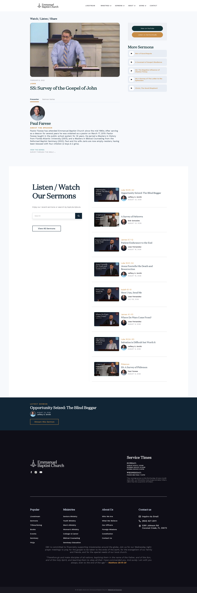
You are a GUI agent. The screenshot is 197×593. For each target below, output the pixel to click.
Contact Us (107, 538)
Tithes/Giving (36, 525)
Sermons (34, 521)
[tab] (34, 99)
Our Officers (107, 525)
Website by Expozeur (115, 590)
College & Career (70, 534)
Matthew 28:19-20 (117, 563)
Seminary (34, 538)
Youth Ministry (69, 521)
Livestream (35, 516)
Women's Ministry (71, 529)
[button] (105, 5)
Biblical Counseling (71, 538)
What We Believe (109, 521)
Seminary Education (72, 542)
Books (33, 529)
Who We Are (107, 516)
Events (33, 534)
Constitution (107, 534)
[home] (47, 5)
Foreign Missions (109, 529)
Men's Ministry (69, 525)
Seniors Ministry (70, 516)
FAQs (32, 542)
